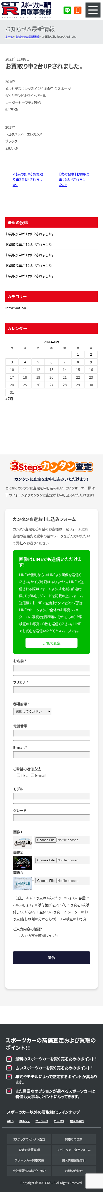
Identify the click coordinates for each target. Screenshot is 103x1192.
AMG (10, 1121)
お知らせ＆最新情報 (27, 37)
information (15, 307)
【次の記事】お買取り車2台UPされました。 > (74, 179)
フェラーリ (42, 1121)
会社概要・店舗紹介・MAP (29, 1170)
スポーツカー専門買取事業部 (26, 10)
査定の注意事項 (29, 1149)
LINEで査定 (51, 643)
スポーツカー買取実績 (29, 1160)
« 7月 (9, 398)
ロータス (59, 1121)
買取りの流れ (73, 1139)
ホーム (9, 37)
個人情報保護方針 (74, 1160)
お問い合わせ (74, 1170)
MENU (93, 10)
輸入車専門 (77, 1121)
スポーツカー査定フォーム (73, 1149)
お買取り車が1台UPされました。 (29, 233)
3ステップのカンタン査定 (29, 1139)
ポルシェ (24, 1121)
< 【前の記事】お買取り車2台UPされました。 (28, 179)
